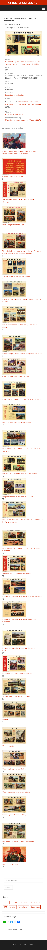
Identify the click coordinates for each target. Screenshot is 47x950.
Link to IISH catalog (13, 118)
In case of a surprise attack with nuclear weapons (22, 596)
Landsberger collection (14, 95)
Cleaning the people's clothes (14, 769)
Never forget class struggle (13, 225)
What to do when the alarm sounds (16, 574)
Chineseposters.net (23, 3)
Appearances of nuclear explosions (16, 276)
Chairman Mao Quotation (12, 177)
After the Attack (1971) (14, 114)
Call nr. (8, 87)
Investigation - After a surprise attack (17, 673)
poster (14, 902)
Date (7, 68)
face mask (35, 907)
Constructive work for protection (15, 376)
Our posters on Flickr (14, 930)
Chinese (23, 902)
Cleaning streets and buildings (14, 815)
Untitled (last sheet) (10, 864)
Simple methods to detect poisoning (17, 696)
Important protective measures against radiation (22, 353)
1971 (5, 907)
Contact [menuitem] (32, 944)
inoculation (23, 907)
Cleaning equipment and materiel (16, 792)
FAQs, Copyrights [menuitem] (18, 944)
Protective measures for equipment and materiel (22, 399)
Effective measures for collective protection (19, 474)
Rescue (5, 719)
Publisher (9, 73)
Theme (8, 112)
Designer (9, 59)
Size (7, 81)
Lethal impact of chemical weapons (16, 422)
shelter (13, 907)
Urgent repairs (8, 746)
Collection (9, 93)
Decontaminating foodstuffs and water (18, 841)
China (6, 902)
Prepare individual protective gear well (18, 497)
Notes (7, 98)
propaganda (35, 902)
